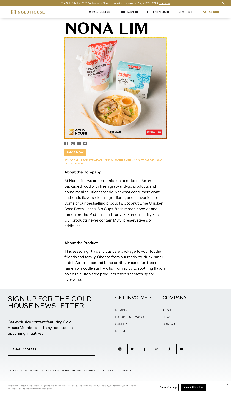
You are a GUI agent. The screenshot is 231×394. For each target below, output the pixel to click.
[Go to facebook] (144, 349)
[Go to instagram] (120, 349)
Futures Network (129, 317)
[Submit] (89, 349)
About (168, 310)
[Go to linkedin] (157, 349)
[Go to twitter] (132, 349)
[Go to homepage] (28, 12)
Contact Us (172, 324)
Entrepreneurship (158, 12)
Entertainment (129, 12)
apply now (164, 3)
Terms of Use (129, 370)
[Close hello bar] (223, 3)
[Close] (227, 384)
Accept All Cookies (193, 387)
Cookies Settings (168, 387)
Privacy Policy (111, 370)
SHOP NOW (75, 152)
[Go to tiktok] (169, 349)
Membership (186, 12)
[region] (115, 387)
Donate (121, 331)
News (167, 317)
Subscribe (211, 12)
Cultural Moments (99, 12)
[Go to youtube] (181, 349)
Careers (122, 324)
